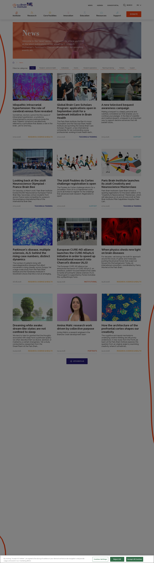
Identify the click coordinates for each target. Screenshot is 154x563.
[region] (77, 559)
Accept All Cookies (134, 559)
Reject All (117, 559)
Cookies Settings (100, 559)
